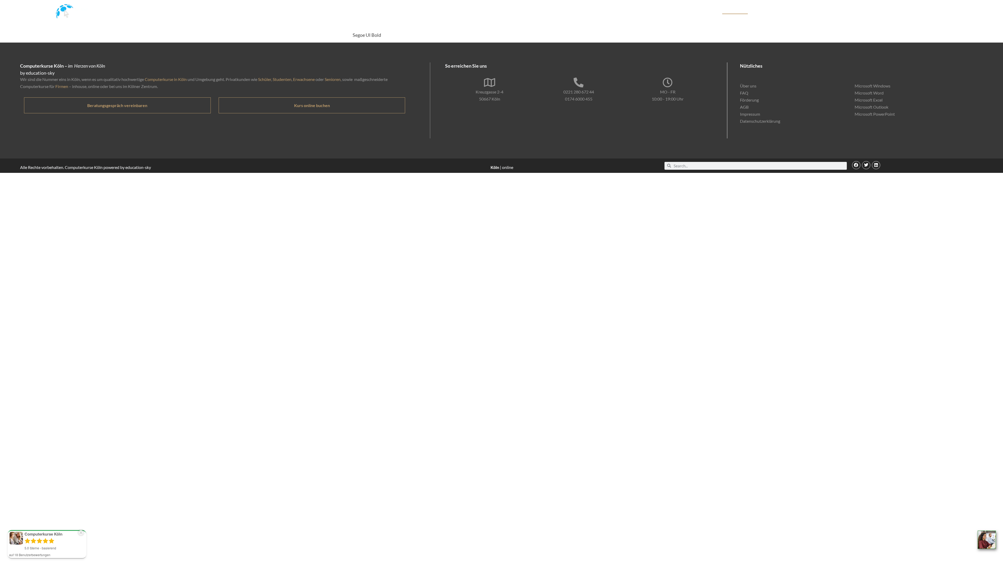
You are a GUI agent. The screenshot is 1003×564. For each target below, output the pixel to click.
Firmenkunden (771, 11)
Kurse (711, 11)
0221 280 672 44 (578, 91)
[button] (856, 165)
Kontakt (899, 11)
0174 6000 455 (578, 98)
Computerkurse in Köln (166, 79)
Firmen (61, 86)
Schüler (264, 79)
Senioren (333, 79)
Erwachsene (304, 79)
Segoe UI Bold (367, 35)
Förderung (799, 11)
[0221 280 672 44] (579, 82)
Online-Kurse (826, 11)
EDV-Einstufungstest (863, 11)
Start (696, 11)
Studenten (282, 79)
